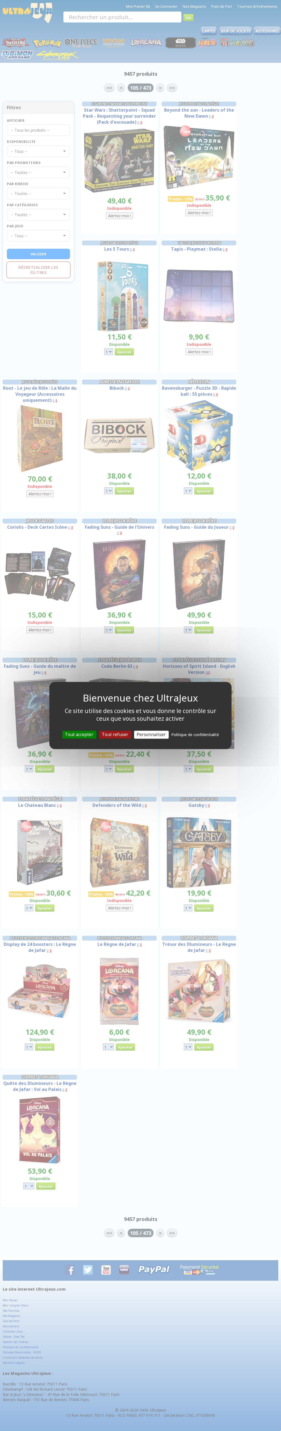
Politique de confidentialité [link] (195, 734)
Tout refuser (115, 734)
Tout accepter (79, 734)
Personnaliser (151, 734)
